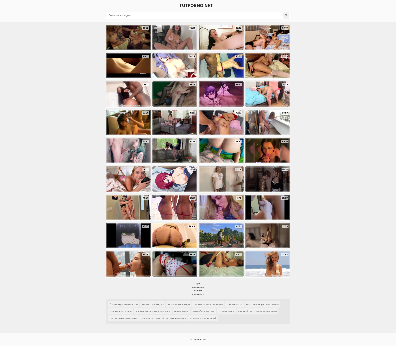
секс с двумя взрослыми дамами (262, 304)
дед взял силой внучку (153, 304)
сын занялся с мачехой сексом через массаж (163, 318)
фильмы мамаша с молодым (208, 304)
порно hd (198, 290)
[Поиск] (286, 15)
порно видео (198, 287)
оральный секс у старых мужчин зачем (257, 311)
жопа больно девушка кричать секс (153, 311)
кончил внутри (181, 311)
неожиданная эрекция (179, 304)
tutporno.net (196, 5)
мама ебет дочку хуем (203, 311)
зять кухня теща (226, 311)
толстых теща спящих (121, 311)
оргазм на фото (234, 304)
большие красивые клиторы (124, 304)
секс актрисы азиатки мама (123, 318)
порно (198, 283)
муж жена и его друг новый (203, 318)
